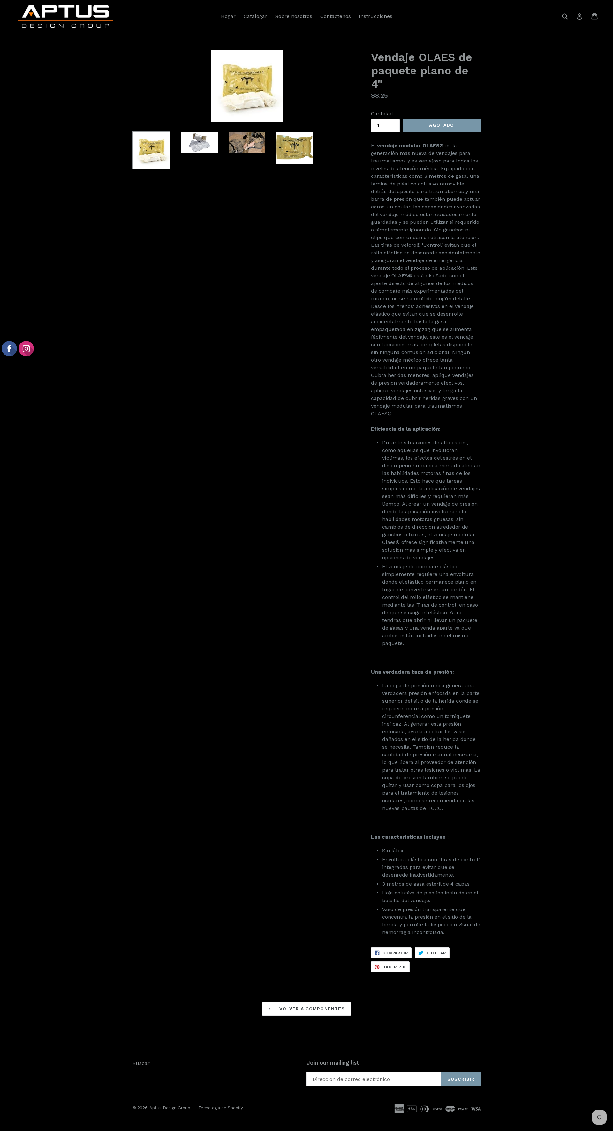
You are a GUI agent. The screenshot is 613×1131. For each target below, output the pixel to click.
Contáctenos (335, 16)
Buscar (141, 1063)
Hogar (228, 16)
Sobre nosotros (293, 16)
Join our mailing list (332, 1062)
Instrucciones (375, 16)
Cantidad (382, 113)
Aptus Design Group (169, 1107)
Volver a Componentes (311, 1008)
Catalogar (255, 16)
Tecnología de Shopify (220, 1107)
